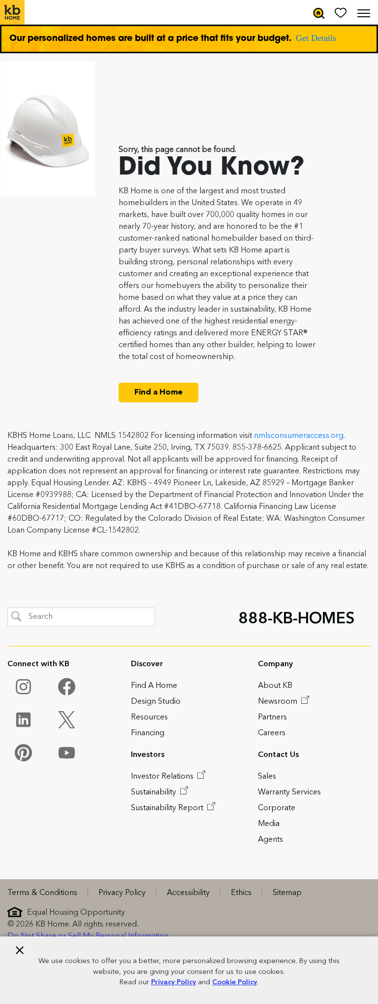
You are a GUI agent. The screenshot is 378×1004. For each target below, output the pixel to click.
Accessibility (188, 893)
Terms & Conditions (42, 893)
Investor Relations (163, 777)
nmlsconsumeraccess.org (299, 436)
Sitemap (287, 893)
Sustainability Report (168, 808)
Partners (272, 717)
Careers (271, 733)
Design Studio (156, 702)
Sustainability (154, 792)
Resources (149, 717)
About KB (275, 686)
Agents (270, 840)
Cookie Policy (234, 982)
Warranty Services (289, 792)
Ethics (241, 893)
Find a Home (158, 392)
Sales (267, 777)
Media (269, 824)
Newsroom (278, 702)
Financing (147, 733)
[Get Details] (189, 39)
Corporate (276, 808)
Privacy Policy (173, 982)
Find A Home (154, 686)
